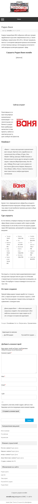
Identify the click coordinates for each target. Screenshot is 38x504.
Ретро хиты (23, 323)
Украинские (4, 437)
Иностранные (5, 430)
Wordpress (28, 502)
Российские (10, 323)
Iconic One (9, 502)
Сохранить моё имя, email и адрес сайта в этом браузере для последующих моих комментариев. (18, 406)
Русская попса (32, 323)
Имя (3, 376)
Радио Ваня (4, 485)
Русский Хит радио (28, 335)
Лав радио (4, 478)
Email (3, 385)
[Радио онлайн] (19, 13)
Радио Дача (14, 448)
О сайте (29, 496)
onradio (9, 30)
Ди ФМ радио (7, 335)
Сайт (3, 394)
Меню (19, 19)
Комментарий (6, 353)
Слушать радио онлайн (19, 493)
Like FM (13, 461)
